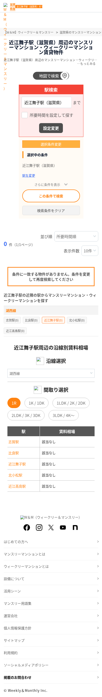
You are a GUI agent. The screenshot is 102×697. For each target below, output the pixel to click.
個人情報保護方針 (17, 627)
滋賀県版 (12, 6)
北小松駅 (15, 474)
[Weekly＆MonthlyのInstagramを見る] (39, 527)
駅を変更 (28, 175)
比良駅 (13, 452)
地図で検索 (49, 76)
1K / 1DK (36, 403)
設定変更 (51, 128)
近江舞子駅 (17, 463)
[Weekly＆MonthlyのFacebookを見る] (27, 527)
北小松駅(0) (77, 320)
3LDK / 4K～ (64, 415)
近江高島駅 (17, 486)
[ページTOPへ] (94, 689)
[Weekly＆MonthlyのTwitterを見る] (51, 527)
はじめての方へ (16, 541)
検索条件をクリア (51, 210)
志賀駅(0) (12, 320)
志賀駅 (13, 441)
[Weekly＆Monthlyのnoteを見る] (75, 527)
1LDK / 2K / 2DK (71, 403)
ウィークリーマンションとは (26, 566)
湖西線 (11, 310)
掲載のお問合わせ (17, 677)
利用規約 (11, 652)
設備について (14, 578)
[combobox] (47, 102)
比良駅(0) (31, 320)
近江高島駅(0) (15, 331)
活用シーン (12, 590)
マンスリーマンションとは (24, 553)
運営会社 (11, 615)
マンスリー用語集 (17, 603)
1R (14, 403)
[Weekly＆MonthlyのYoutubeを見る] (63, 527)
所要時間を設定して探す (51, 115)
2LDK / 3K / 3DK (26, 415)
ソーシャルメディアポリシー (26, 664)
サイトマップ (14, 640)
